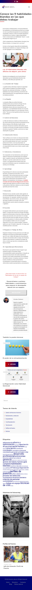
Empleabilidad (9, 418)
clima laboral (11, 448)
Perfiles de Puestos (10, 428)
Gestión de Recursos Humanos (13, 412)
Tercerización (9, 425)
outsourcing (6, 472)
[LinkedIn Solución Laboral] (17, 1)
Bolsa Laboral (19, 584)
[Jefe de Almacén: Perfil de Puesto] (16, 554)
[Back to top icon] (28, 586)
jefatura (8, 468)
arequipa (16, 444)
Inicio (8, 582)
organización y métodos (24, 469)
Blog (10, 584)
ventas (11, 485)
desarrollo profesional (13, 454)
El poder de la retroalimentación (15, 358)
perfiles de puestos (12, 472)
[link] (16, 516)
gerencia (7, 459)
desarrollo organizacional (8, 454)
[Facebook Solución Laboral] (15, 1)
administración (8, 443)
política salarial (16, 474)
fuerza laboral (17, 458)
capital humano (18, 446)
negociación (24, 468)
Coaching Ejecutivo (10, 422)
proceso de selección (11, 476)
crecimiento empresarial (19, 450)
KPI (11, 468)
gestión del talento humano (13, 462)
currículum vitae (22, 452)
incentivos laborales (16, 466)
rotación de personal (11, 479)
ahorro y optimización (12, 443)
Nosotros (15, 582)
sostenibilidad (7, 481)
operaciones (16, 469)
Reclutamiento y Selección (12, 415)
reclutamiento (7, 477)
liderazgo (16, 468)
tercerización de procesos (18, 481)
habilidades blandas (12, 464)
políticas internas (24, 474)
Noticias (8, 431)
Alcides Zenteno (18, 299)
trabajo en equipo (13, 483)
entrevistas (20, 456)
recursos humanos (19, 478)
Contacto (23, 582)
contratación (19, 448)
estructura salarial (8, 458)
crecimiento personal (10, 452)
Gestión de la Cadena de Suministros (19, 460)
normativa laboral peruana (8, 469)
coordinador (7, 450)
